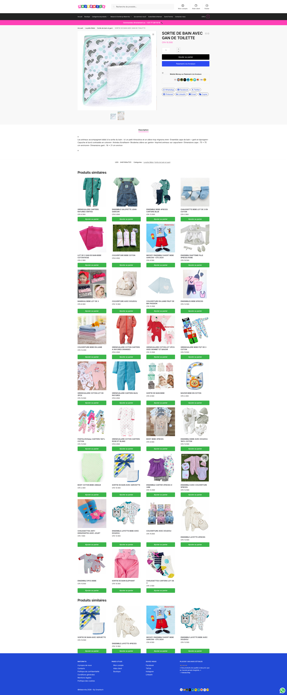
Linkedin (149, 675)
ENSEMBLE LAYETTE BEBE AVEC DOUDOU (125, 532)
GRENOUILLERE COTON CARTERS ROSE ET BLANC (126, 440)
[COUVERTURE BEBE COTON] (126, 238)
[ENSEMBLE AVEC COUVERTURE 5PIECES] (195, 467)
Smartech (99, 690)
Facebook (184, 90)
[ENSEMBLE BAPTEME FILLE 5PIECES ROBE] (195, 238)
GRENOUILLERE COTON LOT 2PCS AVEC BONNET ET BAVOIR (160, 348)
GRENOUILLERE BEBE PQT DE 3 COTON (193, 348)
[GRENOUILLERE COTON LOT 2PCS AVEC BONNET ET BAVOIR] (206, 33)
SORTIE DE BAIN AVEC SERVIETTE (126, 485)
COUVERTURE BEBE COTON (123, 255)
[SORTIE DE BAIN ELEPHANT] (126, 563)
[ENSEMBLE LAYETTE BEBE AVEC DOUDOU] (126, 513)
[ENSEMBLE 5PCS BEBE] (92, 563)
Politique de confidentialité (88, 671)
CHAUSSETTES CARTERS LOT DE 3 (160, 582)
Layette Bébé (90, 28)
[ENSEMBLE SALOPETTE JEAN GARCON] (126, 192)
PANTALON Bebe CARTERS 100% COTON (91, 440)
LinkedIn (182, 94)
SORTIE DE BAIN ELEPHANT (123, 581)
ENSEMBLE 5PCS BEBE (87, 581)
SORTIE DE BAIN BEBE (155, 393)
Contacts (81, 668)
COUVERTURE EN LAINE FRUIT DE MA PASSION (160, 302)
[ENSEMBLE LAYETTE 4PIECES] (195, 516)
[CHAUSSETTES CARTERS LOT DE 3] (160, 563)
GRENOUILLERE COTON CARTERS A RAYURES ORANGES (126, 348)
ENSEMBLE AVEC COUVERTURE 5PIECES (194, 486)
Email (193, 94)
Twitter (197, 90)
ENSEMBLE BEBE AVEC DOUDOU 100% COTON (194, 440)
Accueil (80, 28)
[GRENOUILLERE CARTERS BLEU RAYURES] (126, 375)
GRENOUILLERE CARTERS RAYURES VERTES (88, 210)
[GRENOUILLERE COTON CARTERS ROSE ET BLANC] (126, 421)
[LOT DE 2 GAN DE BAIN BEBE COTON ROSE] (92, 238)
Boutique (117, 671)
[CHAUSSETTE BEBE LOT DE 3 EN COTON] (195, 192)
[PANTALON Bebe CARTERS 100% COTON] (92, 421)
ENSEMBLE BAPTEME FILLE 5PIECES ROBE (192, 256)
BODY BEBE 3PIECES (155, 439)
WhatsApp (169, 90)
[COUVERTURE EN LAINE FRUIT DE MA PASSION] (160, 284)
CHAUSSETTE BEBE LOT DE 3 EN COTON (194, 210)
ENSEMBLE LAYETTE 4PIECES (193, 537)
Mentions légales (84, 678)
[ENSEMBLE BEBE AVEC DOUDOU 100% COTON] (195, 421)
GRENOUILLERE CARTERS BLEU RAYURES (125, 394)
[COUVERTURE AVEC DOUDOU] (126, 284)
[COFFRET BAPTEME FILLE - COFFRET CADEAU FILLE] (208, 33)
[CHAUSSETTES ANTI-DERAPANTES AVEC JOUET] (92, 513)
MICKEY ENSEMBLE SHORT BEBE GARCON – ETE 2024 (160, 256)
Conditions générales (86, 675)
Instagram (150, 671)
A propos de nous (85, 665)
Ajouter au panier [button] (92, 219)
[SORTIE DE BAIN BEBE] (160, 375)
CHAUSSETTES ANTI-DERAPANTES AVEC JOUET (89, 532)
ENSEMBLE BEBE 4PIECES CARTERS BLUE (157, 210)
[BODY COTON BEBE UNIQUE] (92, 467)
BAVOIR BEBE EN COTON (191, 393)
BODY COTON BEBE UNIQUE (89, 485)
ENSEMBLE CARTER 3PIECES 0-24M (159, 486)
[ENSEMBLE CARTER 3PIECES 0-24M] (160, 467)
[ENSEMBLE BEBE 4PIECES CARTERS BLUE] (160, 192)
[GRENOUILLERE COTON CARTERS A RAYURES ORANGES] (126, 330)
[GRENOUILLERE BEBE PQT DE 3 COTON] (195, 330)
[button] (206, 16)
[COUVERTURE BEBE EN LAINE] (92, 330)
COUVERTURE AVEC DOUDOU (124, 301)
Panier (207, 8)
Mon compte (182, 8)
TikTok (148, 668)
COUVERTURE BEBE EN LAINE (90, 347)
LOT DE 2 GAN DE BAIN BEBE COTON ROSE (89, 256)
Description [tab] (143, 130)
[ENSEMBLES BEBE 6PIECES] (195, 284)
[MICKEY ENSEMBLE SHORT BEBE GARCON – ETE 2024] (160, 238)
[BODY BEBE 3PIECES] (160, 421)
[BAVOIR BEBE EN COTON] (195, 375)
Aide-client (196, 8)
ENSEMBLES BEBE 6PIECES (192, 301)
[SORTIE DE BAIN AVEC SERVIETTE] (126, 467)
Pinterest (169, 94)
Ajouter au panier (185, 57)
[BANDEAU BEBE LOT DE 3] (92, 284)
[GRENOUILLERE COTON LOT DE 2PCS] (92, 375)
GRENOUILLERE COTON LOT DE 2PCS (91, 394)
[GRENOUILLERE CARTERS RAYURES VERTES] (92, 192)
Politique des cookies (86, 681)
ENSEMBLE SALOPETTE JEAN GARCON (124, 210)
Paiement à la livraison (185, 64)
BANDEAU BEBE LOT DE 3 (88, 301)
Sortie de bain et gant (105, 28)
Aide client (117, 668)
